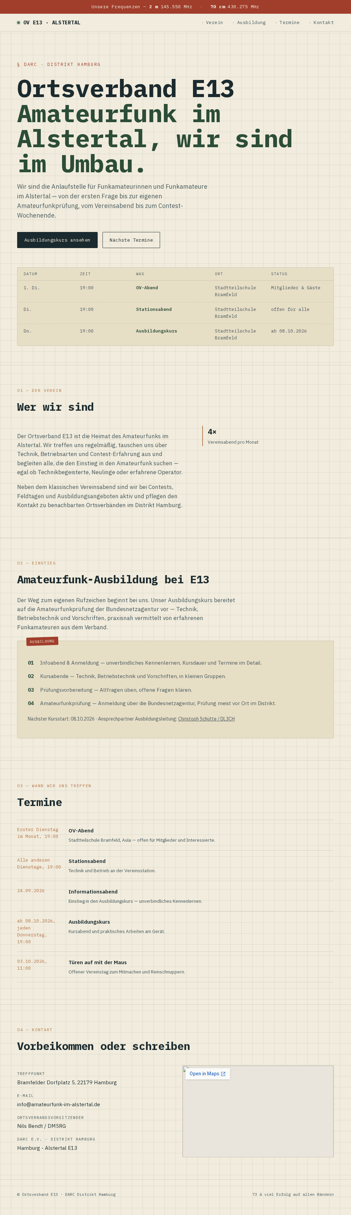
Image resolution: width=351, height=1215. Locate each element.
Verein (214, 22)
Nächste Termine (131, 240)
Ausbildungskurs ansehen (57, 240)
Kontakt (324, 22)
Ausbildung (251, 22)
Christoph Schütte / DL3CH (206, 719)
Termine (290, 22)
